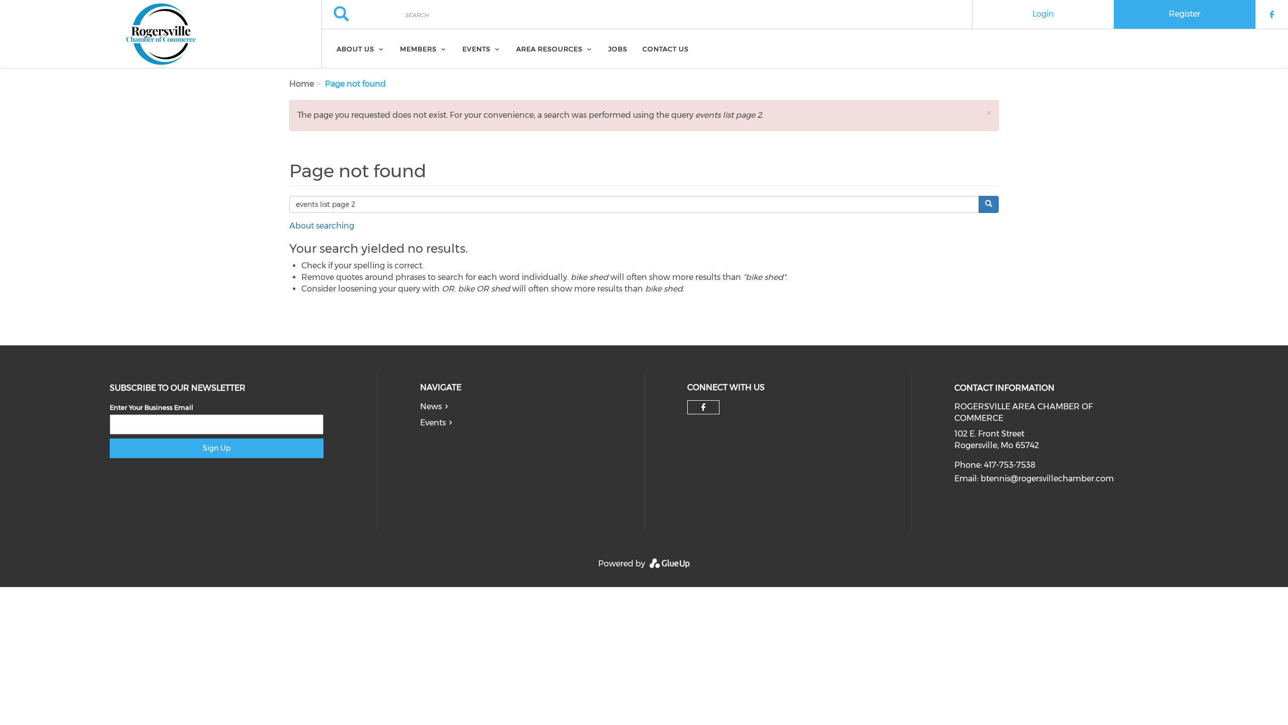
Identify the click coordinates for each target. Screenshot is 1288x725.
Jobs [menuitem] (617, 49)
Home (301, 84)
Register (1184, 14)
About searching (321, 226)
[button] (988, 112)
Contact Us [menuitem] (665, 49)
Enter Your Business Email (151, 407)
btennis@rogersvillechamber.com (1047, 478)
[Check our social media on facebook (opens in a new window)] (703, 407)
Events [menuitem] (476, 49)
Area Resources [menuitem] (549, 49)
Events (433, 422)
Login (1043, 14)
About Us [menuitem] (355, 49)
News (431, 406)
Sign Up (216, 448)
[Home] (161, 34)
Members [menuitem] (418, 49)
